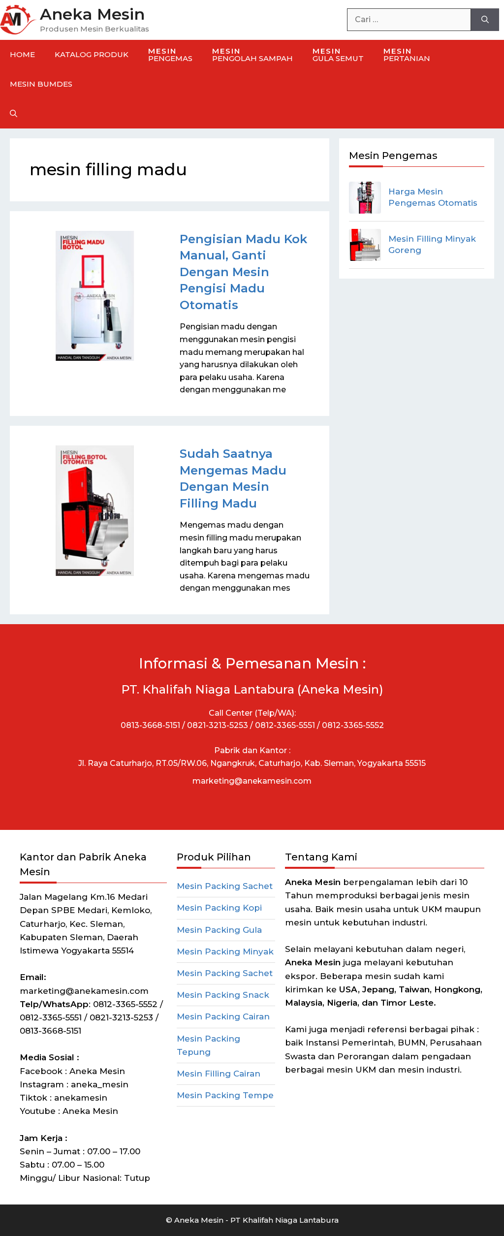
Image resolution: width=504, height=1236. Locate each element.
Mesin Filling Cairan (218, 1073)
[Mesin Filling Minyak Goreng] (365, 245)
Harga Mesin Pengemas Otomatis (432, 197)
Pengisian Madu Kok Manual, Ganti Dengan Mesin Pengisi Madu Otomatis (243, 272)
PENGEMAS (170, 54)
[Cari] (485, 19)
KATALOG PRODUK (91, 54)
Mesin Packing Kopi (219, 908)
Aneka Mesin (92, 14)
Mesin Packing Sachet (225, 886)
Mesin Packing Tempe (225, 1095)
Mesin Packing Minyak (225, 951)
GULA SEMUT (338, 54)
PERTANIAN (406, 54)
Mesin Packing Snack (223, 995)
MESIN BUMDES (41, 84)
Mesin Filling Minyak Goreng (432, 244)
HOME (22, 54)
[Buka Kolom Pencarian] (13, 113)
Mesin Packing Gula (219, 930)
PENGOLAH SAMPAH (252, 54)
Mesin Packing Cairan (223, 1016)
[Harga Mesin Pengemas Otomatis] (365, 198)
